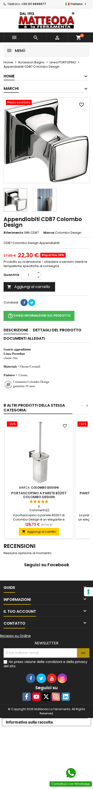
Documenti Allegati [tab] (24, 338)
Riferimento (13, 233)
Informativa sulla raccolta (29, 722)
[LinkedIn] (66, 697)
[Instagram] (56, 697)
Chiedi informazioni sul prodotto (39, 316)
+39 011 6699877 (33, 4)
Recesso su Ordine (15, 636)
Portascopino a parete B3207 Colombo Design (39, 495)
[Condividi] (24, 302)
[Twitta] (31, 302)
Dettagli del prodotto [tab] (57, 330)
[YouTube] (36, 697)
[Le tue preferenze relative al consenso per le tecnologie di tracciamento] (88, 591)
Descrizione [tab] (16, 330)
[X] (46, 697)
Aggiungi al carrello (28, 286)
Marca (48, 233)
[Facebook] (26, 697)
